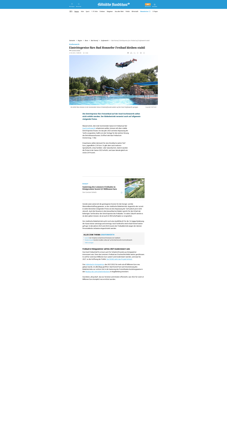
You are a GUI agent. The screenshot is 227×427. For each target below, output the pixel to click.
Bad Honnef (94, 40)
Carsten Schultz (76, 50)
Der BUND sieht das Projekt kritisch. (119, 259)
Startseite (72, 40)
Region (80, 40)
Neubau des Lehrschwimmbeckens (97, 272)
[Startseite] (113, 4)
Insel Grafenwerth (88, 128)
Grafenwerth (105, 40)
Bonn (86, 40)
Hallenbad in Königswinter (95, 264)
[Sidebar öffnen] (71, 11)
